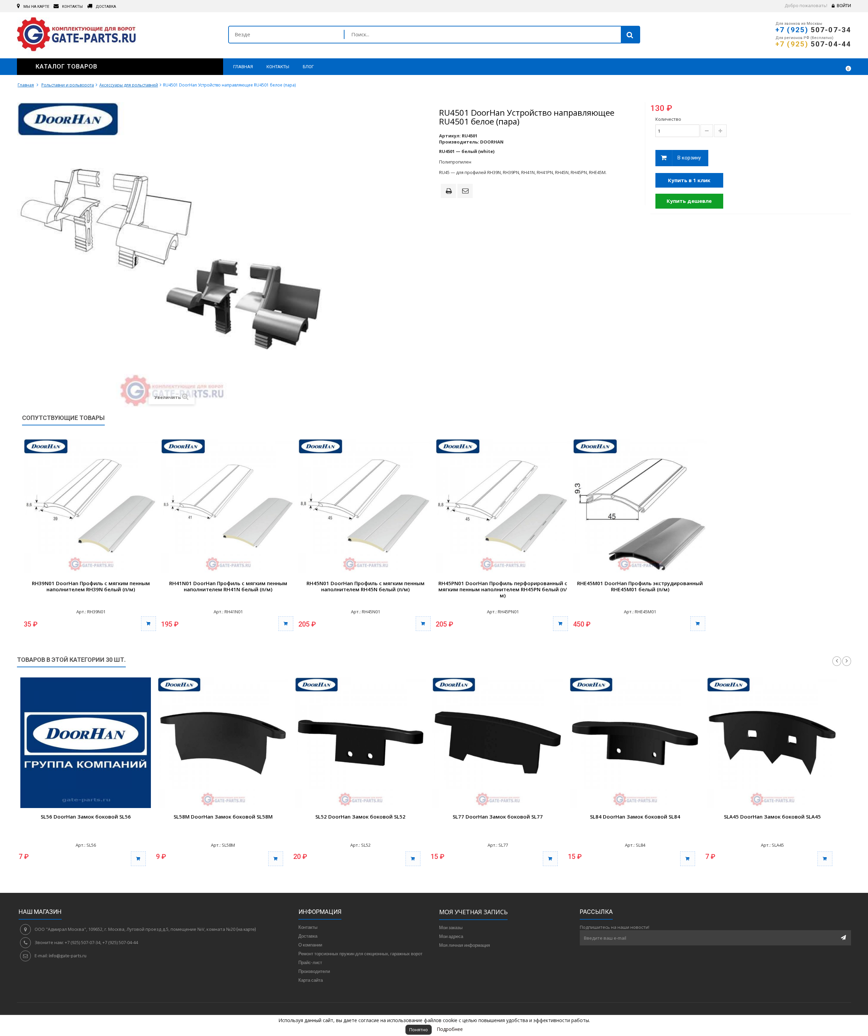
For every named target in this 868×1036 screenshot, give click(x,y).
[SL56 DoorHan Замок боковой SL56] (86, 743)
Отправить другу (466, 191)
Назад (836, 661)
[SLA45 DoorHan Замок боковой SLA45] (772, 743)
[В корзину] (148, 623)
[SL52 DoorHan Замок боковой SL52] (360, 743)
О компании (310, 944)
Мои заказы (450, 927)
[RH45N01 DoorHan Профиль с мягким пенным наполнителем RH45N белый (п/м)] (365, 506)
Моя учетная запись (473, 912)
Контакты (307, 927)
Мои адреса (451, 936)
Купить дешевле (689, 200)
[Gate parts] (117, 36)
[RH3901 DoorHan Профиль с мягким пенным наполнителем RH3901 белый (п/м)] (90, 506)
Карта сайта (310, 980)
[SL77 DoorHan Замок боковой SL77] (498, 743)
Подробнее (450, 1029)
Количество (668, 119)
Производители (314, 971)
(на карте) (246, 929)
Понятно (418, 1030)
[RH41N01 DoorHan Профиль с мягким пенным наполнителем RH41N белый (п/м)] (228, 506)
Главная (26, 85)
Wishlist (826, 66)
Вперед (846, 661)
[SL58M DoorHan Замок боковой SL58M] (223, 743)
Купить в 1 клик (689, 180)
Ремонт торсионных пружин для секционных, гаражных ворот (360, 953)
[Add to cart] (138, 858)
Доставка (307, 936)
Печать (450, 191)
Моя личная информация (464, 945)
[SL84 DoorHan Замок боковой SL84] (635, 743)
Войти (844, 5)
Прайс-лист (310, 962)
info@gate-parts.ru (67, 955)
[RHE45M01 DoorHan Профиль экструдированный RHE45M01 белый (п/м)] (640, 506)
